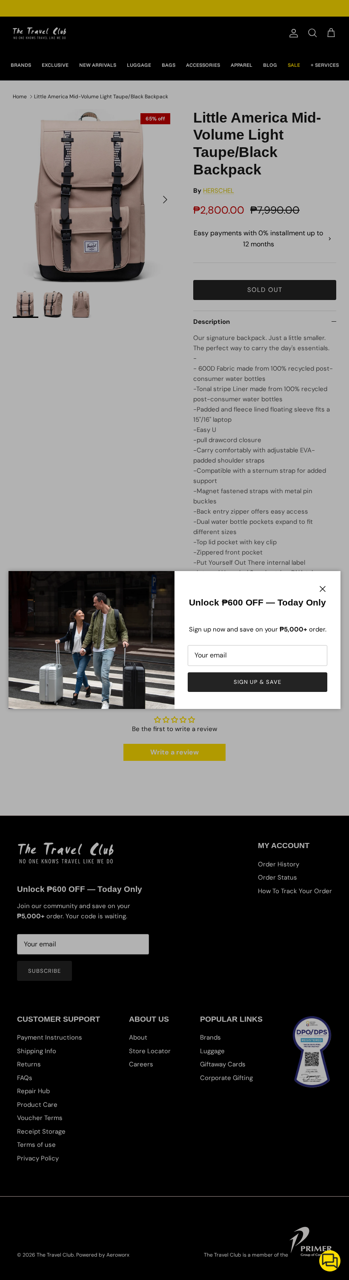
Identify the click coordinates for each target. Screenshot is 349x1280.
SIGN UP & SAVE (258, 682)
